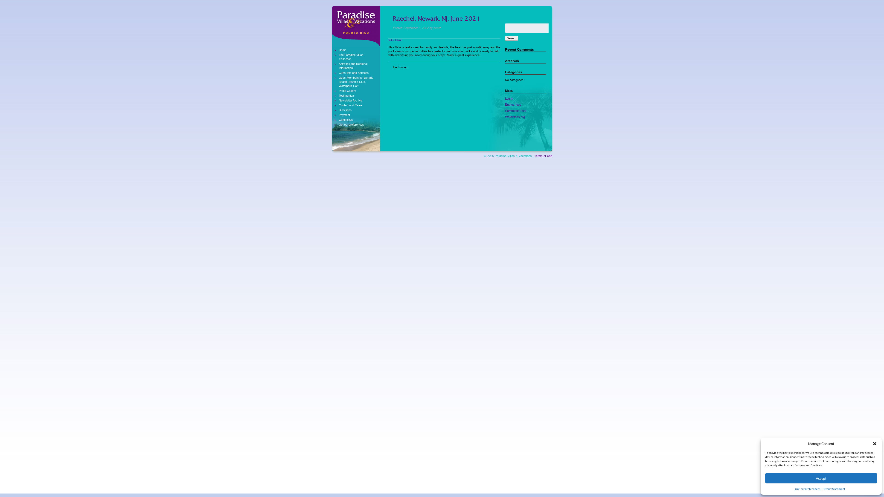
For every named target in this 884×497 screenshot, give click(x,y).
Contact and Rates (350, 105)
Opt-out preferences (807, 489)
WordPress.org (515, 117)
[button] (874, 443)
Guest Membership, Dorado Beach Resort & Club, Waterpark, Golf (356, 82)
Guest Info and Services (354, 73)
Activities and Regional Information (353, 66)
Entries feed (513, 104)
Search (511, 38)
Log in (509, 98)
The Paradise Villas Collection (351, 57)
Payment (344, 115)
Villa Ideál (394, 40)
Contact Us (346, 119)
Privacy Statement (834, 489)
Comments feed (515, 111)
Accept (821, 478)
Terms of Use (543, 156)
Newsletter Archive (350, 100)
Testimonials (347, 95)
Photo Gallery (347, 90)
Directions (345, 110)
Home (342, 50)
